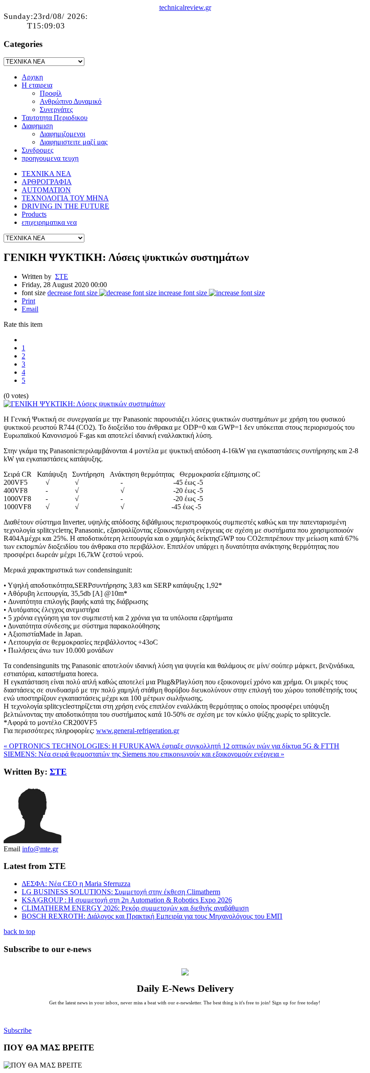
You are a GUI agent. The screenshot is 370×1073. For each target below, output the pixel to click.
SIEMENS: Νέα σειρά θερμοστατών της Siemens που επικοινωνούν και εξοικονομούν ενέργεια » (144, 754)
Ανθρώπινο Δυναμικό (71, 101)
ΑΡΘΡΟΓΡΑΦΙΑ (47, 182)
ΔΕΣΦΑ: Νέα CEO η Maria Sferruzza (76, 883)
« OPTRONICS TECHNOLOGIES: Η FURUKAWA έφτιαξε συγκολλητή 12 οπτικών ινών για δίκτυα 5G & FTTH (171, 746)
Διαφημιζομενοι (62, 134)
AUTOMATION (46, 190)
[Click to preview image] (84, 404)
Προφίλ (51, 93)
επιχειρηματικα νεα (49, 222)
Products (34, 214)
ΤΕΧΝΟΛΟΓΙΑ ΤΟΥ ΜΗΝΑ (65, 198)
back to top (19, 931)
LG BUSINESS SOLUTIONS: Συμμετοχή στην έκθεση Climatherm (121, 892)
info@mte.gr (40, 849)
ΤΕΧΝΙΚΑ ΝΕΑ (46, 173)
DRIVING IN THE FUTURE (65, 206)
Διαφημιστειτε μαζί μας (73, 142)
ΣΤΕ (61, 276)
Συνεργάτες (56, 109)
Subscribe (18, 1030)
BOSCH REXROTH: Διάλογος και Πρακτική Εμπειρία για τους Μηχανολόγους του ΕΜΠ (152, 916)
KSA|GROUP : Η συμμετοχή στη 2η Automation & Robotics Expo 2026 (127, 900)
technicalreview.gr (185, 7)
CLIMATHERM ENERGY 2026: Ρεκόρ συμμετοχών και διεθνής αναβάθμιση (135, 908)
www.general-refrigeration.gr (137, 730)
